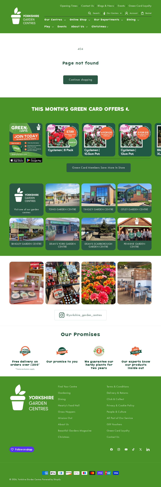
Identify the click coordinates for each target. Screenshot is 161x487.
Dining (62, 399)
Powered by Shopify (51, 479)
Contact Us (87, 5)
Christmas (63, 436)
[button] (94, 13)
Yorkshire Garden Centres (30, 479)
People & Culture (116, 411)
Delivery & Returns (117, 392)
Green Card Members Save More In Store (98, 167)
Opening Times (68, 5)
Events (121, 5)
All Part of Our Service (120, 417)
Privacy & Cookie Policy (120, 405)
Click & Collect (115, 399)
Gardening (64, 392)
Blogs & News (106, 5)
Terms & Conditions (118, 386)
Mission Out (65, 417)
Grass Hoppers (66, 411)
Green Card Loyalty (140, 5)
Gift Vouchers (114, 424)
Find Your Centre (67, 386)
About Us (63, 424)
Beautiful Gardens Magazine (75, 430)
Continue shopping (80, 79)
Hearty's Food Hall (69, 405)
